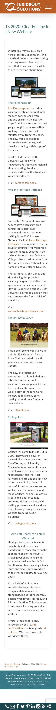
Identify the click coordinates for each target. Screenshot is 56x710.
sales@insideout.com (37, 681)
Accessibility (16, 684)
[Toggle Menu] (48, 7)
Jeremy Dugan (13, 664)
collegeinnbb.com (25, 523)
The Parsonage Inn (19, 108)
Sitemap (41, 684)
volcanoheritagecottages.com (26, 311)
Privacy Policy (30, 684)
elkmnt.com (22, 410)
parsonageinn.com (25, 182)
